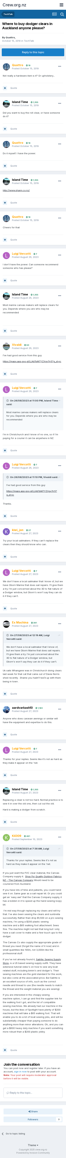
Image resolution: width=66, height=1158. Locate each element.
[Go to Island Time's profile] (6, 103)
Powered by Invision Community (33, 1152)
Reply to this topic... (20, 1092)
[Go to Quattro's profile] (6, 66)
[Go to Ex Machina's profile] (6, 624)
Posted (25, 68)
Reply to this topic (33, 52)
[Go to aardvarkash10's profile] (6, 709)
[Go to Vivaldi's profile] (6, 346)
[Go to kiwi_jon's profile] (6, 531)
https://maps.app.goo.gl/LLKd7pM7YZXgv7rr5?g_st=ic (32, 361)
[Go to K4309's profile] (6, 837)
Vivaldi (47, 477)
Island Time (20, 102)
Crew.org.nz (14, 4)
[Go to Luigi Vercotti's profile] (6, 255)
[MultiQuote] (5, 88)
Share (34, 1111)
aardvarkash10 (22, 707)
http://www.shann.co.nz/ (16, 190)
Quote (13, 87)
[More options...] (59, 66)
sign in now (20, 1071)
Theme (32, 1145)
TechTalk (29, 40)
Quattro (10, 37)
